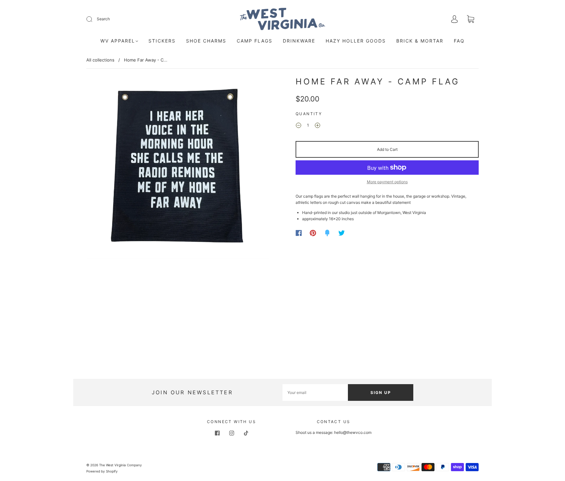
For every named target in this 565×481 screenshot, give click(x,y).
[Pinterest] (313, 233)
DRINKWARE (299, 41)
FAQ (459, 41)
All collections (100, 59)
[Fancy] (327, 233)
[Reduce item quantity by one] (298, 126)
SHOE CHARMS (206, 41)
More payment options (387, 181)
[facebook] (217, 433)
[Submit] (93, 19)
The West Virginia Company (120, 465)
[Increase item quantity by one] (317, 126)
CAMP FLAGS (254, 41)
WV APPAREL (117, 41)
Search (103, 18)
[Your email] (315, 392)
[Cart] (470, 20)
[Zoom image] (177, 169)
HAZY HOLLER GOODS (356, 41)
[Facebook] (299, 233)
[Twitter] (341, 233)
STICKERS (162, 41)
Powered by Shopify (102, 471)
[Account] (454, 19)
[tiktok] (246, 433)
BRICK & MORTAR (419, 41)
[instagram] (231, 433)
